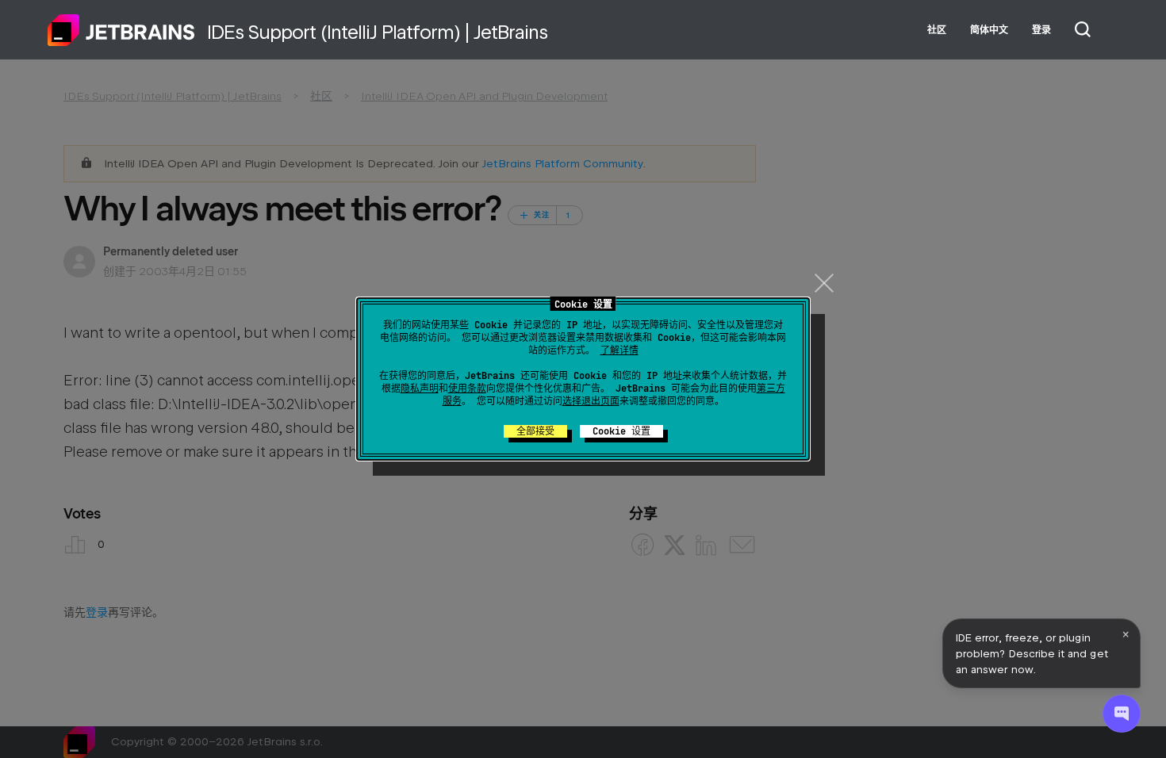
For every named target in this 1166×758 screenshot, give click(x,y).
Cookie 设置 (621, 431)
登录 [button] (1041, 30)
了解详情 (619, 350)
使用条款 (467, 388)
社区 (936, 30)
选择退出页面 (590, 401)
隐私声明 (420, 388)
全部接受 (535, 431)
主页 (121, 30)
